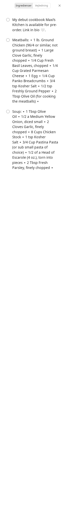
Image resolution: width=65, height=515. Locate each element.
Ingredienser (24, 5)
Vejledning (41, 5)
